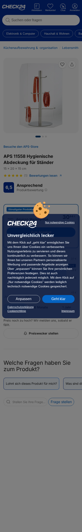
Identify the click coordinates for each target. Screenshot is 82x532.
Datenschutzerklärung (20, 307)
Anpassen (23, 299)
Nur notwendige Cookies (60, 222)
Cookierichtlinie (16, 311)
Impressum (68, 311)
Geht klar (58, 299)
